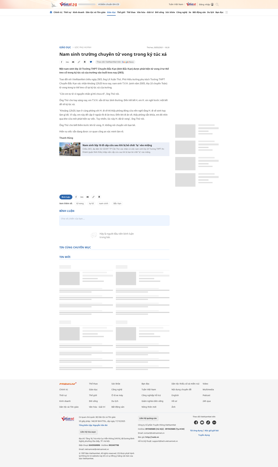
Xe (190, 12)
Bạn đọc (219, 12)
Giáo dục (111, 12)
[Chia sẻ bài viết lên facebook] (61, 62)
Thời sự (67, 12)
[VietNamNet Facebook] (196, 423)
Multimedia (208, 389)
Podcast (206, 395)
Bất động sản (199, 12)
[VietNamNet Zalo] (214, 423)
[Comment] (91, 62)
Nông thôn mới (149, 406)
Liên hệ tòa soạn (88, 432)
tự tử (91, 203)
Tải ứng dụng (196, 430)
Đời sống (159, 12)
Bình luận (66, 197)
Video (205, 383)
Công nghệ (181, 12)
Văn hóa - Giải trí (145, 12)
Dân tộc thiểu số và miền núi (185, 383)
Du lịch (210, 12)
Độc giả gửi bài (212, 430)
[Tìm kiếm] (217, 4)
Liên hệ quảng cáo (148, 418)
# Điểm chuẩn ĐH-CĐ (108, 4)
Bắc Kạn (117, 203)
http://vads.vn (152, 437)
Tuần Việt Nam (176, 4)
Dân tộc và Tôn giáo (96, 12)
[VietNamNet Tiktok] (208, 423)
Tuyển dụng (204, 435)
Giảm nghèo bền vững (152, 401)
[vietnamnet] (68, 5)
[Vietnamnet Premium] (68, 385)
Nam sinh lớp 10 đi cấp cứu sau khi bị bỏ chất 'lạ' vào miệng (117, 145)
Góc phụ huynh (83, 47)
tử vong (80, 203)
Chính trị (58, 12)
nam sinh (103, 203)
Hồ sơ (174, 401)
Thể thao (131, 12)
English (175, 395)
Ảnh (173, 406)
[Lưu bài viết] (85, 62)
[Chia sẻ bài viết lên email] (73, 62)
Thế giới (121, 12)
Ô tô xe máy (117, 395)
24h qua (207, 401)
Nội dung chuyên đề (181, 389)
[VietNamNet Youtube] (202, 423)
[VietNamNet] (51, 12)
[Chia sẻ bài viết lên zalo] (67, 62)
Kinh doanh (78, 12)
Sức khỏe (170, 12)
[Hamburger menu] (226, 12)
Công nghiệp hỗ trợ (151, 395)
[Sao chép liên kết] (79, 62)
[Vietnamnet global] (191, 5)
